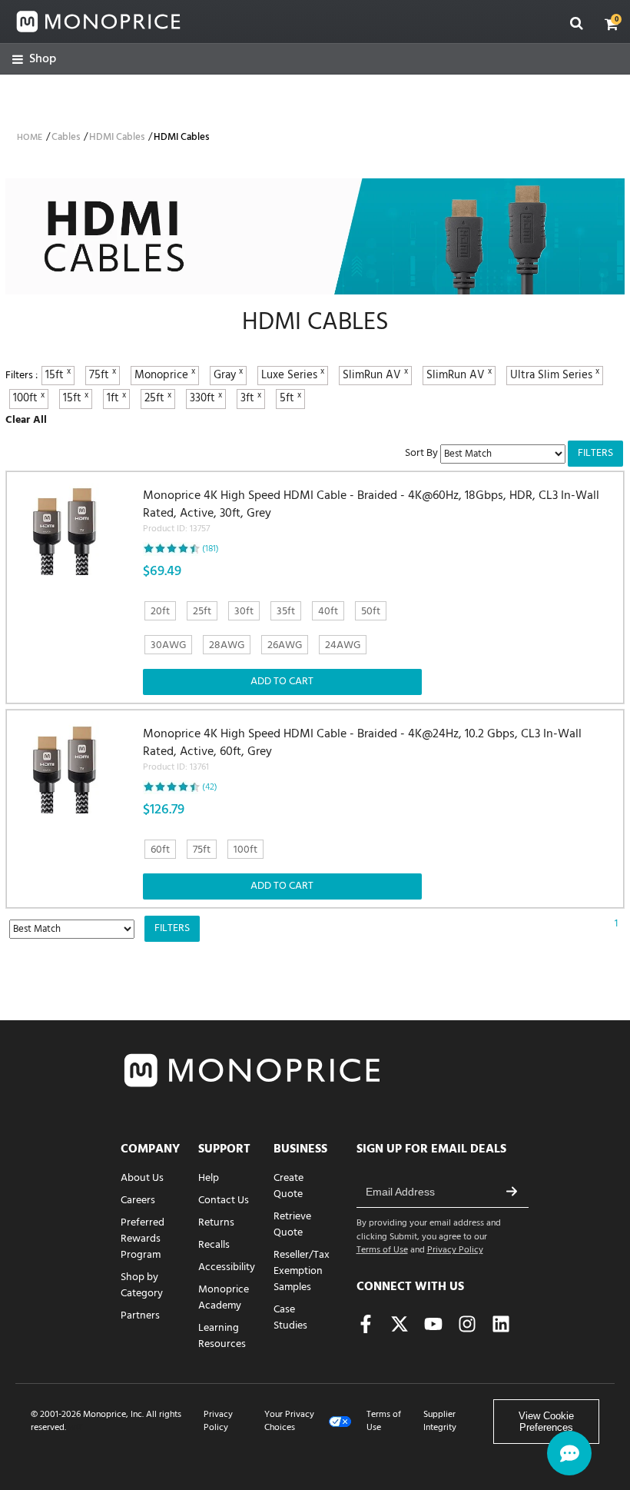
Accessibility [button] (226, 1267)
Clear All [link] (26, 420)
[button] (611, 24)
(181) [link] (210, 549)
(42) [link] (209, 787)
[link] (34, 59)
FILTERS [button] (595, 453)
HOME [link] (29, 137)
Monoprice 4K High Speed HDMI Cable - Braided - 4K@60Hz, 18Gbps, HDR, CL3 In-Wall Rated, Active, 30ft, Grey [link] (371, 511)
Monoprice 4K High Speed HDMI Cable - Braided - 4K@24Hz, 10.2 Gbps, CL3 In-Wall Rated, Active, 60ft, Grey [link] (362, 750)
